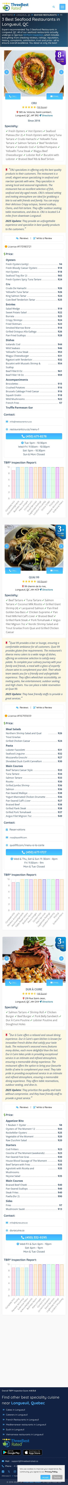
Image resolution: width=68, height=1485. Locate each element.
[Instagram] (15, 1472)
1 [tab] (29, 88)
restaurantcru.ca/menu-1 (24, 429)
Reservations (17, 829)
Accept (45, 1477)
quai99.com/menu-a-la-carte (27, 845)
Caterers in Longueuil (16, 1414)
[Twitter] (9, 1472)
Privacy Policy (51, 1471)
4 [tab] (37, 88)
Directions (47, 115)
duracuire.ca (17, 1230)
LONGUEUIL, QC (23, 15)
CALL (14, 96)
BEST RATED (7, 15)
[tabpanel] (34, 73)
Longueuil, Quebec (28, 1402)
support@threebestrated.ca (25, 1461)
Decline (57, 1477)
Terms (17, 1476)
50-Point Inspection (33, 34)
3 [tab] (34, 88)
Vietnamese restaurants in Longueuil (24, 1434)
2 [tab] (32, 88)
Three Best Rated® (32, 1482)
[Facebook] (3, 1472)
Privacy (6, 1476)
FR (61, 15)
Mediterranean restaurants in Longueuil (25, 1424)
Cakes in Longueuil (15, 1409)
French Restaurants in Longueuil (22, 1419)
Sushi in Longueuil (14, 1429)
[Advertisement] (34, 1353)
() (42, 107)
